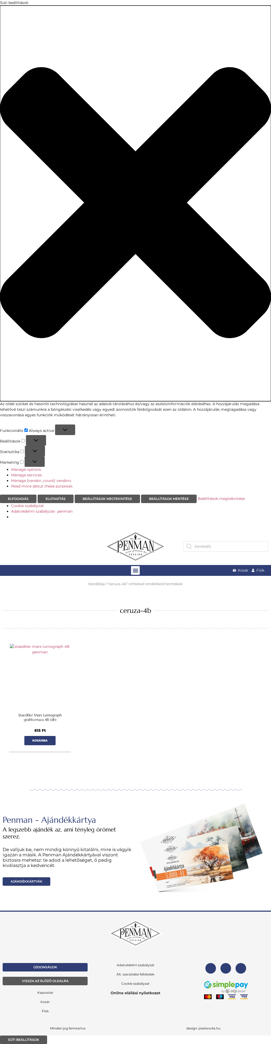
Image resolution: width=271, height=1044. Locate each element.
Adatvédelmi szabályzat (135, 965)
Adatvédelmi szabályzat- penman (42, 511)
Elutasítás (56, 499)
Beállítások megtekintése (107, 499)
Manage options (26, 469)
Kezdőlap (96, 584)
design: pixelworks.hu (203, 1028)
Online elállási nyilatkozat (135, 993)
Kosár (45, 1002)
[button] (135, 203)
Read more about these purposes (42, 486)
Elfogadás (18, 499)
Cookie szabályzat (27, 505)
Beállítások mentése (169, 499)
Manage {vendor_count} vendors (41, 480)
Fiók (45, 1011)
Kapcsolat (45, 993)
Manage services (26, 475)
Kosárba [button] (40, 740)
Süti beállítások (23, 1040)
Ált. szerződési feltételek (135, 974)
